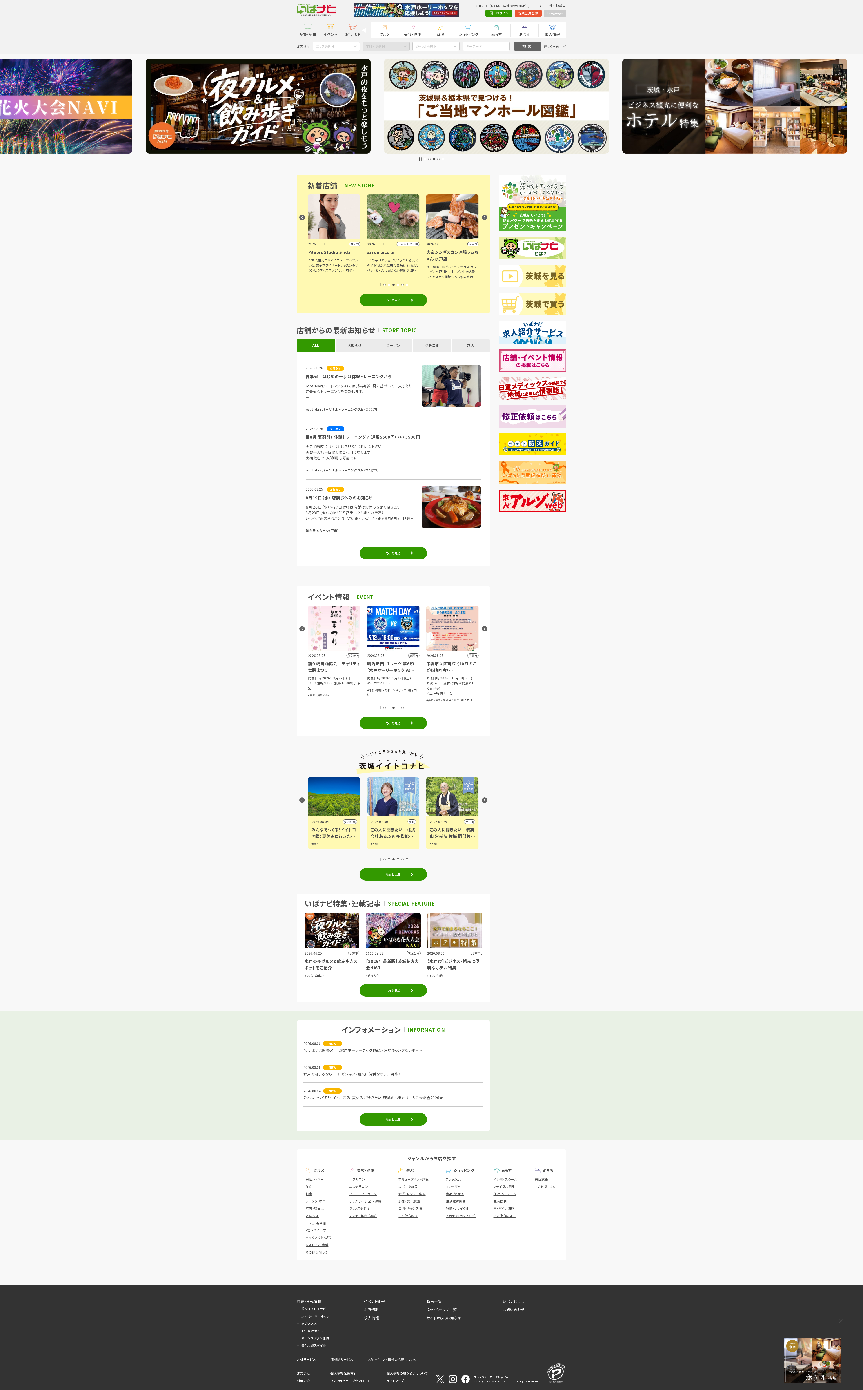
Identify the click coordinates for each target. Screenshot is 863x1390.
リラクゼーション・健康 (365, 1201)
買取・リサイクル (457, 1208)
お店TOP (352, 34)
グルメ (385, 34)
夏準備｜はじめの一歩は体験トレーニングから (349, 376)
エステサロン (358, 1186)
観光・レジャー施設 (411, 1193)
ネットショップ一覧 (442, 1309)
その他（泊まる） (546, 1186)
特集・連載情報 (309, 1301)
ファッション (454, 1179)
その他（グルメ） (317, 1252)
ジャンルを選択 (426, 46)
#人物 (315, 844)
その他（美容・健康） (363, 1216)
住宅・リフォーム (505, 1193)
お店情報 (371, 1309)
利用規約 (303, 1381)
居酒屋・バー (315, 1179)
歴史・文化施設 (409, 1201)
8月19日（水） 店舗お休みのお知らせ (339, 497)
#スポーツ (330, 690)
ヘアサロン (357, 1179)
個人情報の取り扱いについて (407, 1373)
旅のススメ (309, 1323)
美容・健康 (412, 34)
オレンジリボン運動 (315, 1338)
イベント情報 (374, 1301)
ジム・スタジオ (359, 1208)
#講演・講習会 (435, 690)
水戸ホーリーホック (315, 1316)
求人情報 (552, 34)
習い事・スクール (506, 1179)
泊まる (524, 34)
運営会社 (303, 1373)
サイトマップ (395, 1381)
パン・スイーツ (316, 1230)
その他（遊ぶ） (408, 1216)
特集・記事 (307, 34)
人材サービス (306, 1359)
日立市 (469, 821)
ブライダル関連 (504, 1186)
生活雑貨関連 (456, 1201)
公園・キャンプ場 (410, 1208)
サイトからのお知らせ (444, 1318)
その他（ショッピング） (461, 1216)
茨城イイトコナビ (313, 1309)
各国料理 (312, 1216)
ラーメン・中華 (316, 1201)
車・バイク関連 (504, 1208)
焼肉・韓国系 (315, 1208)
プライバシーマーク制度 (489, 1377)
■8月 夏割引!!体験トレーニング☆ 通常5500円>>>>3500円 (363, 437)
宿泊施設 (541, 1179)
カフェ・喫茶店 (316, 1223)
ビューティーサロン (363, 1193)
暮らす (496, 34)
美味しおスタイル (313, 1345)
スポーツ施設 (408, 1186)
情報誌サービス (342, 1359)
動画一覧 (434, 1301)
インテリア (453, 1186)
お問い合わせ (514, 1309)
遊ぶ (440, 34)
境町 (353, 821)
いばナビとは (513, 1301)
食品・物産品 (455, 1193)
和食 (309, 1193)
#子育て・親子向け (401, 700)
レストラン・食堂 (317, 1245)
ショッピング (468, 34)
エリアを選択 (325, 46)
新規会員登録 (528, 13)
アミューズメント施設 (413, 1179)
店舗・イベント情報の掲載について (392, 1359)
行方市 (410, 821)
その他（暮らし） (505, 1216)
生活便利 (500, 1201)
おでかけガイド (312, 1331)
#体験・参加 (315, 690)
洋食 (309, 1186)
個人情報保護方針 (343, 1373)
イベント (330, 34)
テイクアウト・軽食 (319, 1237)
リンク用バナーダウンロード (350, 1381)
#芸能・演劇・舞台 (378, 700)
